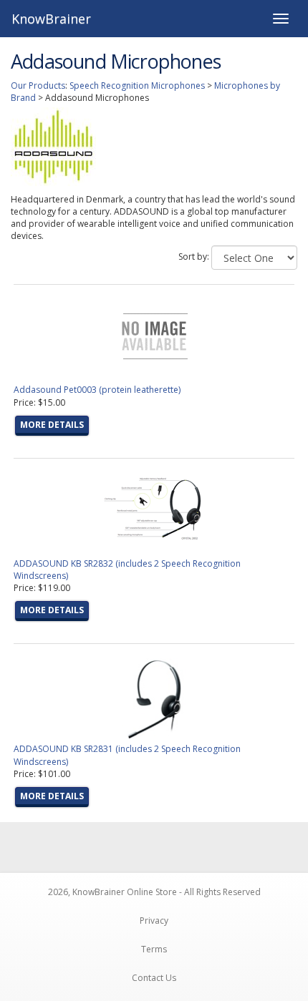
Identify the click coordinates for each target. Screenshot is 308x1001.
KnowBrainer (51, 18)
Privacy (154, 920)
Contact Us (154, 978)
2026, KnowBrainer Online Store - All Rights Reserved (154, 892)
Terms (154, 949)
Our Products (38, 85)
